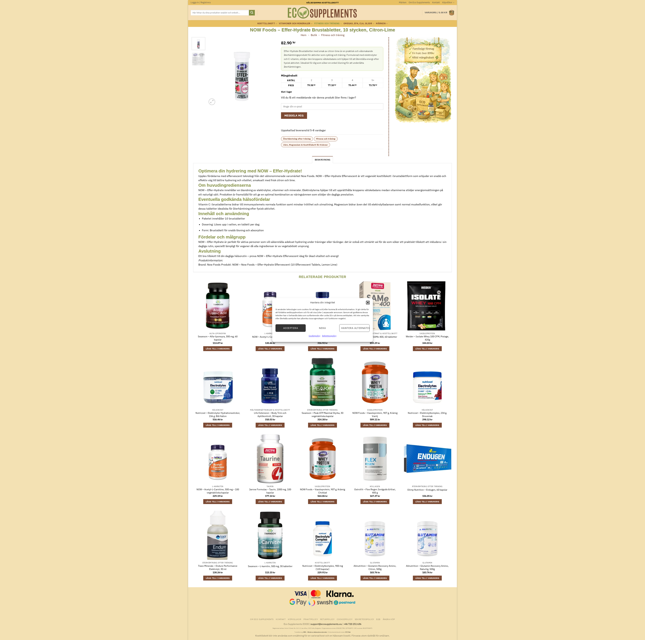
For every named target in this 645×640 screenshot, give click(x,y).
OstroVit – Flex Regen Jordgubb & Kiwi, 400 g (375, 491)
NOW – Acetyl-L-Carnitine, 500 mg (270, 336)
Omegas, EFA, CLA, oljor (357, 23)
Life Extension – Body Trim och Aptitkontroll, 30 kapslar (270, 414)
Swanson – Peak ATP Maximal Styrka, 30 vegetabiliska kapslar (322, 414)
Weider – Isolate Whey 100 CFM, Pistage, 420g (427, 338)
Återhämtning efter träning (297, 138)
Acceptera (290, 328)
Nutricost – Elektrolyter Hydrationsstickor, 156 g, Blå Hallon (218, 414)
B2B (378, 619)
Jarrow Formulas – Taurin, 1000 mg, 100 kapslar (270, 491)
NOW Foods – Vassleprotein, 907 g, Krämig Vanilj (374, 414)
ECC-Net (348, 632)
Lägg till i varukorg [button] (218, 348)
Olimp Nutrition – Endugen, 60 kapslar (427, 489)
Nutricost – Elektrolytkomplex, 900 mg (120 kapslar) (322, 567)
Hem (303, 35)
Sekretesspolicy (329, 335)
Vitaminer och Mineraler (294, 23)
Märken (402, 2)
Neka (322, 328)
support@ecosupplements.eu (326, 624)
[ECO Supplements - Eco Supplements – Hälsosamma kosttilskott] (322, 13)
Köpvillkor (447, 2)
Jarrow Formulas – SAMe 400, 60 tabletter (375, 336)
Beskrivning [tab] (322, 159)
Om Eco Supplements (419, 2)
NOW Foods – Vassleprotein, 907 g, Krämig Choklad (322, 491)
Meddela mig (294, 115)
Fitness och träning (327, 23)
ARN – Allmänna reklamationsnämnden (315, 632)
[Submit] (252, 13)
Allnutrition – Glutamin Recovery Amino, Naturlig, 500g (427, 567)
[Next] (270, 71)
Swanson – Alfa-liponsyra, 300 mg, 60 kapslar (218, 338)
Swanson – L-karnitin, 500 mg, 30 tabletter (270, 566)
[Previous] (213, 71)
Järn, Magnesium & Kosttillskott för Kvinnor (305, 145)
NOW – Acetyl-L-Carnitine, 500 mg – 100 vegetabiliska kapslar (218, 491)
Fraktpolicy (311, 619)
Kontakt (436, 2)
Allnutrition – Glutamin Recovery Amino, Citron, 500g (375, 567)
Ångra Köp (389, 619)
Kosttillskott (266, 23)
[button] (368, 302)
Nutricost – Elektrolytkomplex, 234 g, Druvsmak (427, 414)
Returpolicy (327, 619)
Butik (314, 35)
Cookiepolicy (314, 335)
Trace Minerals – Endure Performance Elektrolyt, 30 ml (217, 567)
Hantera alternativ (355, 328)
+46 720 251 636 (352, 624)
